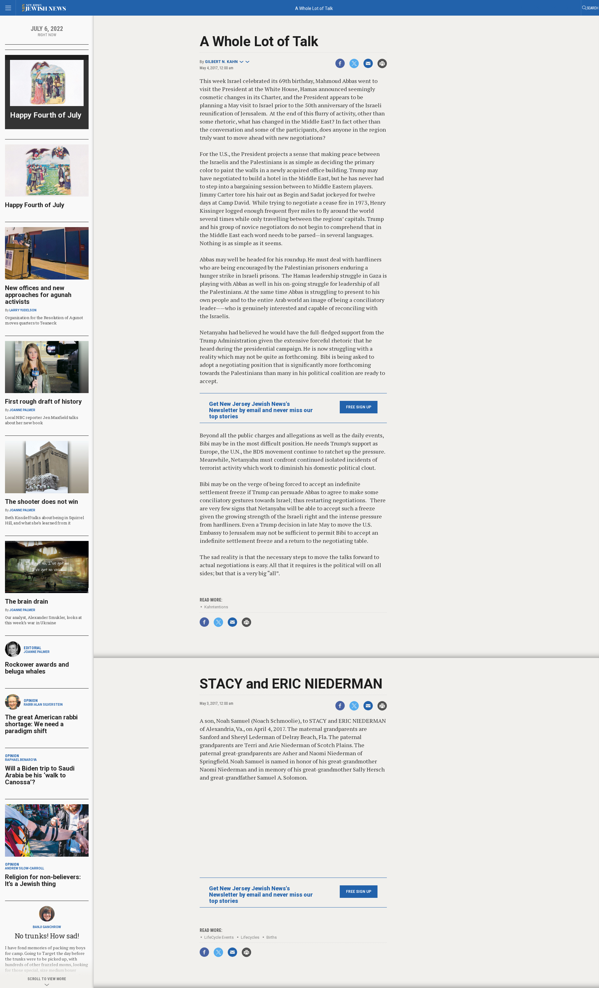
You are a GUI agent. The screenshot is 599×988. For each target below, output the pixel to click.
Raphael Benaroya (21, 760)
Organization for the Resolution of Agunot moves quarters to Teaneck (44, 320)
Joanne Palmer (22, 410)
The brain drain (26, 601)
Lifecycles (250, 937)
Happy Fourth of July (45, 115)
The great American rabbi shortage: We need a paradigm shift (41, 724)
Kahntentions (216, 607)
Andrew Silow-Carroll (24, 868)
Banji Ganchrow (47, 927)
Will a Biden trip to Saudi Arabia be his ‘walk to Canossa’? (40, 775)
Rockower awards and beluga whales (37, 668)
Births (271, 937)
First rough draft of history (43, 401)
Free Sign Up (358, 407)
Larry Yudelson (23, 310)
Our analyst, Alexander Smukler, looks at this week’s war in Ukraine (43, 620)
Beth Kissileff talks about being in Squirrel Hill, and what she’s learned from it (44, 520)
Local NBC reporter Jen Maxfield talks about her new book (41, 420)
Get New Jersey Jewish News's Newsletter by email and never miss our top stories (261, 410)
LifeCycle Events (219, 937)
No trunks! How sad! (47, 935)
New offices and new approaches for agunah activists (38, 294)
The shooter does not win (41, 501)
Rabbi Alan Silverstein (43, 704)
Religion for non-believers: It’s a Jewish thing (43, 880)
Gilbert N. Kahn (221, 62)
